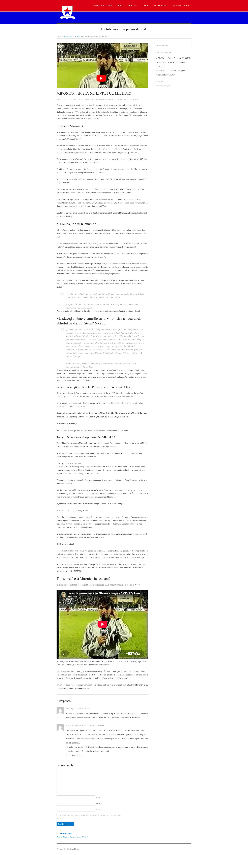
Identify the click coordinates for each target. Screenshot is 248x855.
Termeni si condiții (180, 5)
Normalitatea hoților (65, 833)
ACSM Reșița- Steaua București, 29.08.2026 (173, 58)
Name (98, 797)
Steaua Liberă (74, 849)
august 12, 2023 (62, 99)
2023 (71, 36)
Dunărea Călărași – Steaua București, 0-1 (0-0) (72, 837)
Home (66, 36)
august (77, 36)
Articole (132, 5)
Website (99, 810)
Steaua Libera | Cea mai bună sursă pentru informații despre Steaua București (100, 99)
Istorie (145, 5)
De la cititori (160, 5)
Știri (120, 5)
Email (98, 803)
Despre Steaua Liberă (102, 5)
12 (82, 36)
